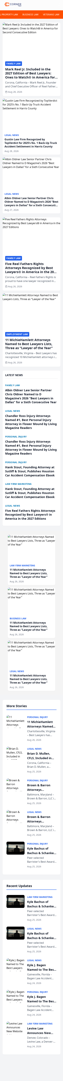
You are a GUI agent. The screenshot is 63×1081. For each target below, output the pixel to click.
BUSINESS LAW (30, 14)
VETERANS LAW (51, 14)
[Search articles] (58, 4)
